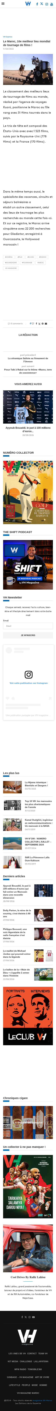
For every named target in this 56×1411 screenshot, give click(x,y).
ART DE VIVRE (42, 1377)
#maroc (42, 257)
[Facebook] (37, 5)
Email (6, 621)
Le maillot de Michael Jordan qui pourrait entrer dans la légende (16, 954)
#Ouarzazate (11, 262)
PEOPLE (26, 1385)
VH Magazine (11, 268)
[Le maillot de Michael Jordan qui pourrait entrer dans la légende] (43, 955)
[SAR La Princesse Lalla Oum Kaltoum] (12, 862)
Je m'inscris (28, 635)
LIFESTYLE (14, 1385)
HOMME (43, 1385)
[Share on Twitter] (39, 324)
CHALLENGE (26, 1361)
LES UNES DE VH (17, 1353)
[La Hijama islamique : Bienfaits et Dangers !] (12, 787)
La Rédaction (28, 335)
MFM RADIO (20, 1369)
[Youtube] (51, 5)
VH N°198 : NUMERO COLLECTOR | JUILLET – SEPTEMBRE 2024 (38, 841)
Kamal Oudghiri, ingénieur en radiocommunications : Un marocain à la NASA (39, 823)
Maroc (40, 262)
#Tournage (27, 262)
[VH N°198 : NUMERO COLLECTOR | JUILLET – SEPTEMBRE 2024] (12, 843)
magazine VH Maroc (42, 1400)
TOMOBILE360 (35, 1369)
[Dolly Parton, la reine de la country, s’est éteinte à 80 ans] (43, 915)
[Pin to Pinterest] (43, 324)
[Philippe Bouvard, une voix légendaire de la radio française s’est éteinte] (43, 934)
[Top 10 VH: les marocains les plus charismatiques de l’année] (12, 806)
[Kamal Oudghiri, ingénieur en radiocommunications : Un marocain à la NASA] (12, 824)
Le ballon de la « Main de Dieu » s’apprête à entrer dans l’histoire (16, 972)
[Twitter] (42, 5)
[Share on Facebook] (36, 324)
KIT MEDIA (13, 1361)
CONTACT (32, 1353)
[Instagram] (47, 5)
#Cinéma (8, 257)
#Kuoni (31, 257)
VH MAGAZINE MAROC (28, 1393)
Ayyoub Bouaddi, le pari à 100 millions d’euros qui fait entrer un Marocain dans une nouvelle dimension (16, 892)
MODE (35, 1385)
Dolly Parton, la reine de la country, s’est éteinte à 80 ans (17, 913)
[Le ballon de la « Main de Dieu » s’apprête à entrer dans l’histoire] (43, 974)
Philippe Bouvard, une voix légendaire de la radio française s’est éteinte (15, 934)
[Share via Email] (46, 324)
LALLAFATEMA (41, 1361)
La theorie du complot (28, 1122)
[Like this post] (33, 324)
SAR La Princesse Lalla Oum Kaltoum (37, 859)
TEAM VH (42, 1353)
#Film (20, 257)
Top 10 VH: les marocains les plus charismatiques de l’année (38, 804)
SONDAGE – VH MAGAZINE (20, 1377)
